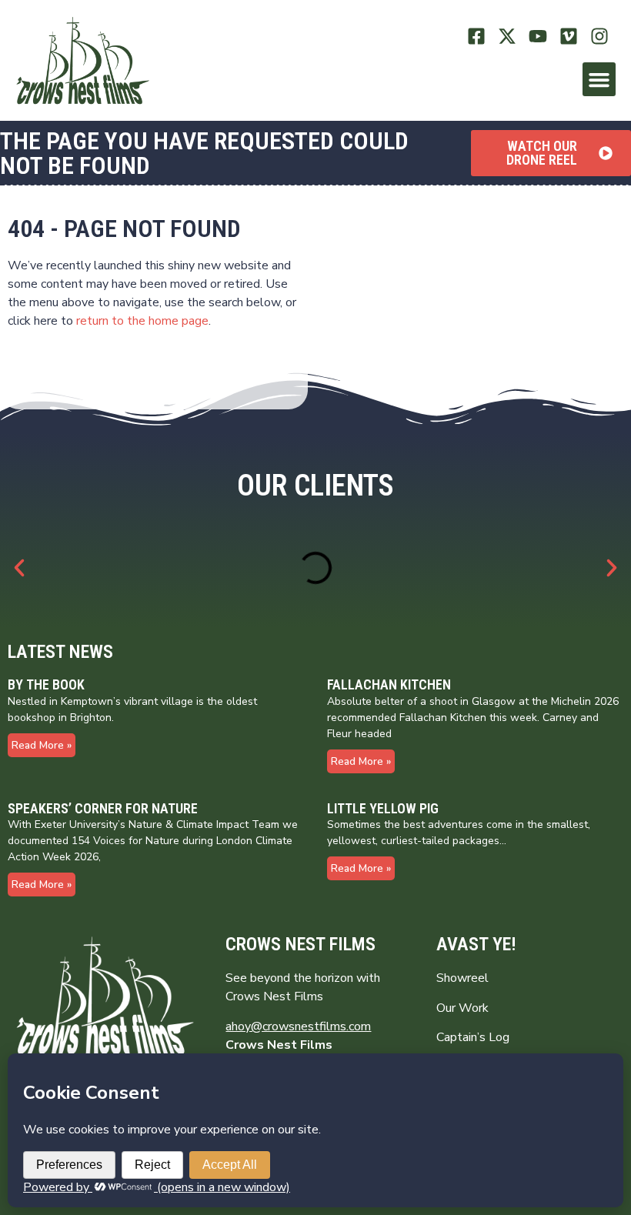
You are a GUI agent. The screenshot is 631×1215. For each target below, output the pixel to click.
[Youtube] (538, 36)
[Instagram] (599, 36)
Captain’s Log (472, 1037)
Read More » (42, 745)
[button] (599, 79)
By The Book (46, 684)
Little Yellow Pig (383, 808)
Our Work (462, 1008)
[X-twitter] (507, 36)
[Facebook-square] (477, 36)
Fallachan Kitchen (389, 684)
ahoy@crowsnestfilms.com (298, 1026)
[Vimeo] (568, 36)
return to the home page (142, 320)
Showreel (462, 978)
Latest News (60, 652)
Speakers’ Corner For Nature (103, 808)
